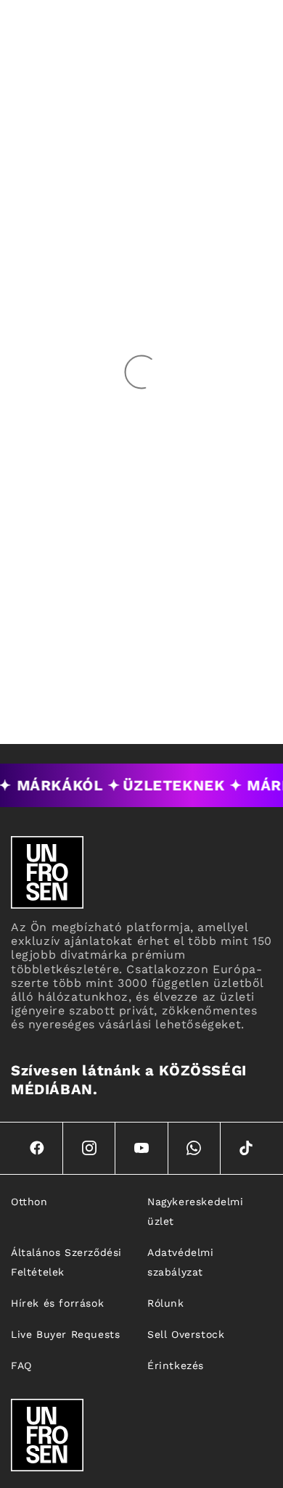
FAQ (21, 1365)
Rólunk (165, 1303)
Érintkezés (175, 1365)
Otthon (29, 1201)
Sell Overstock (185, 1334)
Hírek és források (57, 1303)
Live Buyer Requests (65, 1334)
